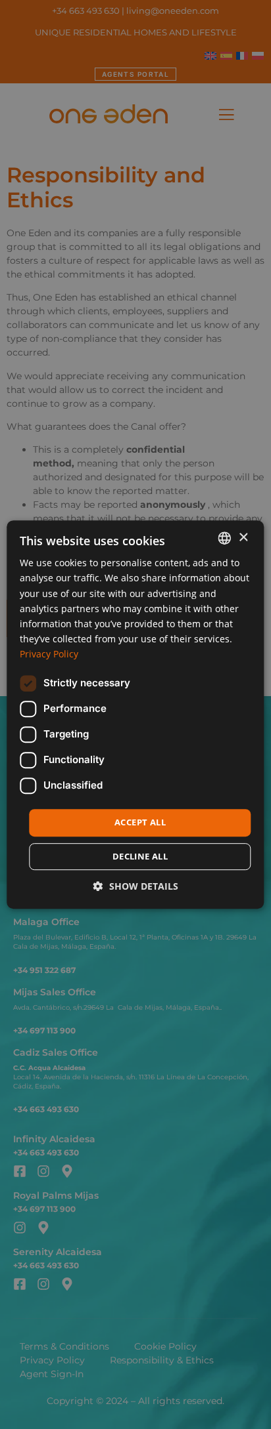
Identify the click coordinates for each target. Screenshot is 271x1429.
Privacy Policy (49, 654)
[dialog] (135, 714)
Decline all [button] (140, 856)
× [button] (243, 538)
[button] (135, 886)
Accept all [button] (140, 822)
